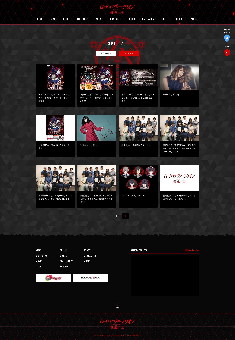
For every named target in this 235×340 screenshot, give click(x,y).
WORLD (99, 18)
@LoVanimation (192, 250)
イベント (129, 53)
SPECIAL (193, 18)
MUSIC (165, 18)
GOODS (179, 18)
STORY (66, 18)
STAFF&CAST (83, 18)
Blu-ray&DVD (149, 18)
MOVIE (132, 18)
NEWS (40, 18)
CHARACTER (116, 18)
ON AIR (52, 18)
